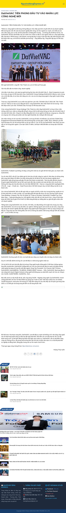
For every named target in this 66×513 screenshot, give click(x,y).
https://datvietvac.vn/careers (30, 346)
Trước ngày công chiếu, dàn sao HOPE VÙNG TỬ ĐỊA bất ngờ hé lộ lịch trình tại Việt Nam (31, 375)
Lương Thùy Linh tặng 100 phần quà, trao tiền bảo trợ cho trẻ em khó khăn (28, 399)
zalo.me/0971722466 (51, 498)
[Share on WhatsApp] (25, 354)
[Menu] (64, 4)
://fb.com (56, 488)
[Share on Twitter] (31, 354)
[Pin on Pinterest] (37, 354)
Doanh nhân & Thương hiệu (9, 10)
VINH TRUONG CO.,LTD (43, 511)
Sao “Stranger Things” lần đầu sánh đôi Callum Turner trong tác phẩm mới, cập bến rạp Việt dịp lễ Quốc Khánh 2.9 (37, 391)
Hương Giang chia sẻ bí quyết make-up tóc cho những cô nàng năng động (28, 383)
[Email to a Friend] (34, 354)
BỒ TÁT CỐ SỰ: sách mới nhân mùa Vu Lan (20, 367)
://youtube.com (49, 493)
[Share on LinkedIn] (40, 354)
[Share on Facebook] (28, 354)
